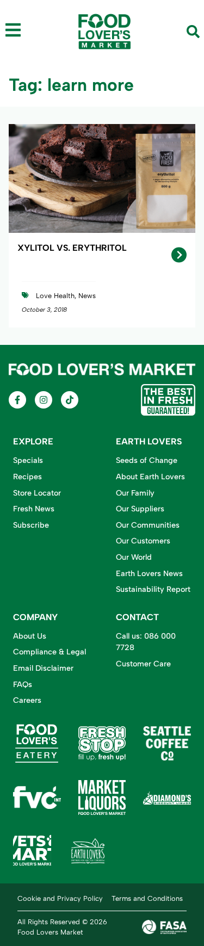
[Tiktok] (69, 400)
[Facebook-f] (17, 400)
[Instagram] (43, 400)
